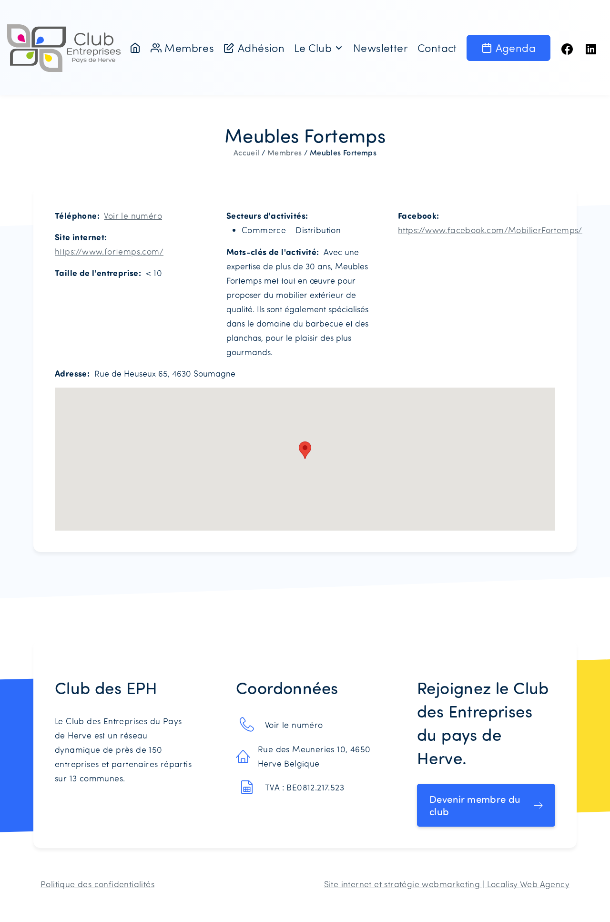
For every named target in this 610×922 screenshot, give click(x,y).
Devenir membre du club (475, 805)
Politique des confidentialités (97, 884)
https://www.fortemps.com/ (109, 251)
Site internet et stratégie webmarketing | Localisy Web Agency (446, 884)
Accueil (247, 152)
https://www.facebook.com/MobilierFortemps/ (490, 230)
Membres (284, 152)
